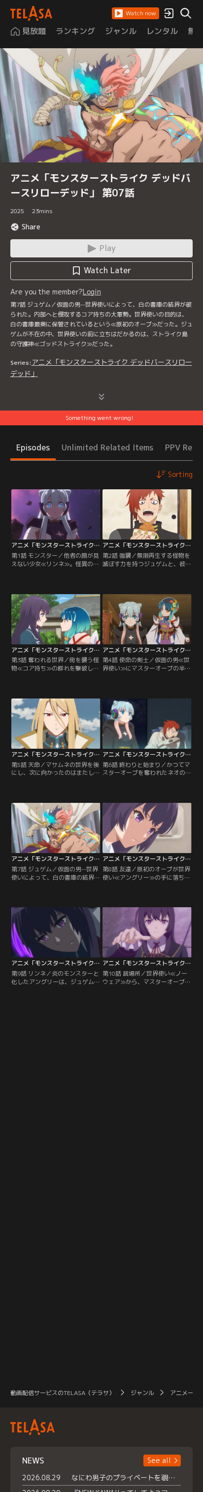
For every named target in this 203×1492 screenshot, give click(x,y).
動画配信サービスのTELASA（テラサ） (62, 1393)
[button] (135, 13)
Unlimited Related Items (107, 447)
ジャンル (142, 1393)
